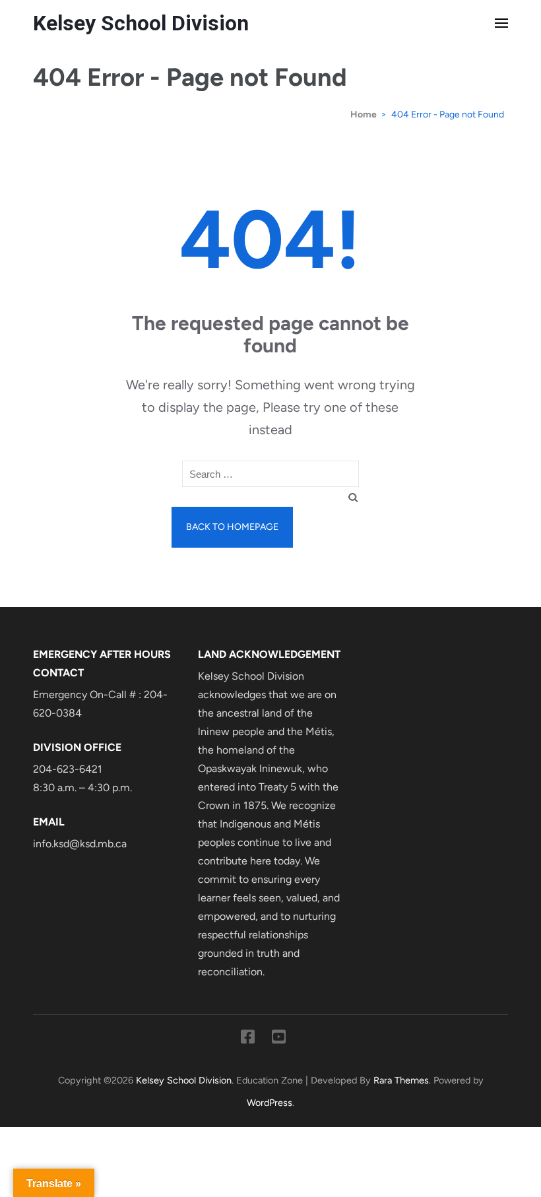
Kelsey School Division (141, 23)
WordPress (269, 1103)
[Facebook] (248, 1039)
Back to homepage (232, 527)
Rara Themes (401, 1080)
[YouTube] (279, 1039)
